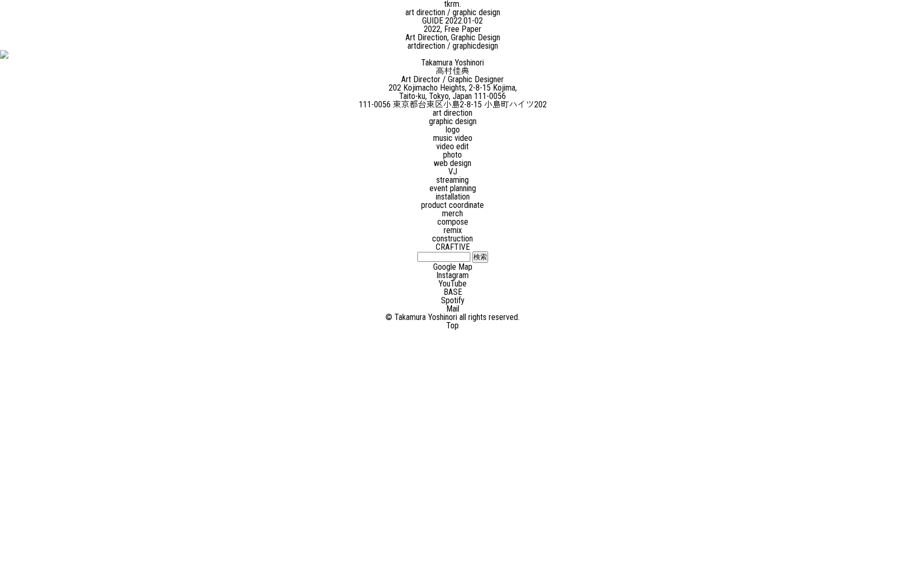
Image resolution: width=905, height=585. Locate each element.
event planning (452, 188)
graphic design (453, 121)
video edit (452, 146)
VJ (452, 171)
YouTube (452, 284)
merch (452, 213)
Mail (452, 309)
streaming (452, 180)
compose (452, 222)
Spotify (453, 300)
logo (453, 130)
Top (452, 325)
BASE (453, 292)
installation (453, 197)
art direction (452, 113)
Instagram (452, 275)
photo (452, 155)
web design (452, 163)
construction (452, 239)
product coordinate (452, 205)
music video (452, 138)
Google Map (452, 267)
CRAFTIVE (453, 247)
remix (453, 230)
